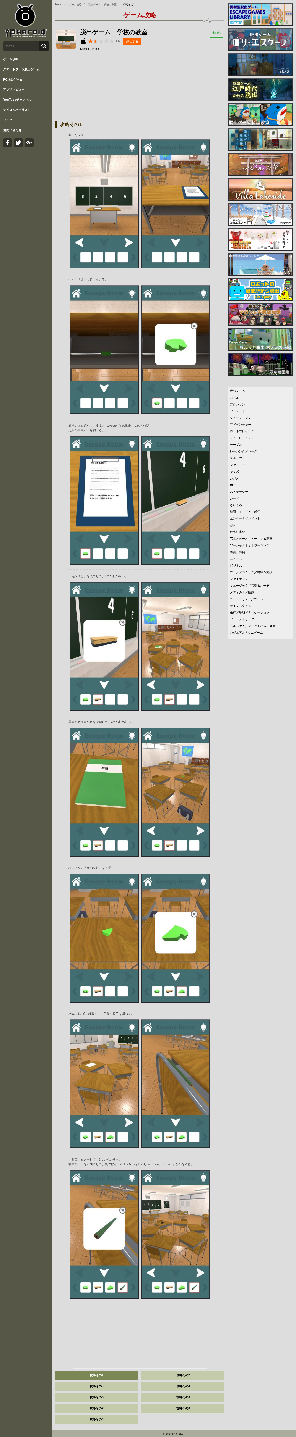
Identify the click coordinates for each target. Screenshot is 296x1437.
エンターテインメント (245, 518)
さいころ (236, 505)
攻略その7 (97, 1408)
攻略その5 (97, 1397)
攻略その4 (183, 1386)
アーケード (237, 411)
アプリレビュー (13, 89)
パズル (234, 397)
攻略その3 (97, 1386)
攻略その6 (183, 1397)
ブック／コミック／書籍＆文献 (251, 572)
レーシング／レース (243, 451)
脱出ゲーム (237, 391)
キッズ (234, 471)
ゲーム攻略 (10, 59)
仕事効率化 (237, 532)
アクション (237, 404)
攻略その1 (129, 4)
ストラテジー (239, 491)
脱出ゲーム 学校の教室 (102, 4)
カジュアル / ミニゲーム (246, 632)
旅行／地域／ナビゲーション (249, 612)
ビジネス (236, 565)
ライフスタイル (240, 605)
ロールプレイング (242, 431)
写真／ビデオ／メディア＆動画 (251, 538)
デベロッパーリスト (17, 109)
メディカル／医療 (242, 592)
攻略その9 (97, 1419)
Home (58, 4)
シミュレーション (242, 438)
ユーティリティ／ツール (246, 599)
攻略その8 (183, 1408)
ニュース (236, 558)
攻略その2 (183, 1375)
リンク (7, 120)
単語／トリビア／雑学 (245, 511)
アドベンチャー (240, 424)
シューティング (240, 418)
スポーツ (236, 458)
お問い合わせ (12, 130)
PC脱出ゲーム (13, 79)
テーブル (236, 444)
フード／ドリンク (242, 619)
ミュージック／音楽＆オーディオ (252, 585)
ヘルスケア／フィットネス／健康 (252, 626)
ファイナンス (239, 579)
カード (234, 498)
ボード (234, 485)
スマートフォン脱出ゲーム (21, 69)
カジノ (234, 478)
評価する (132, 41)
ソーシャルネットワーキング (249, 545)
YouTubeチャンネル (17, 99)
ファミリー (237, 465)
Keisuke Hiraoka (90, 48)
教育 (233, 525)
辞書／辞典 (237, 552)
